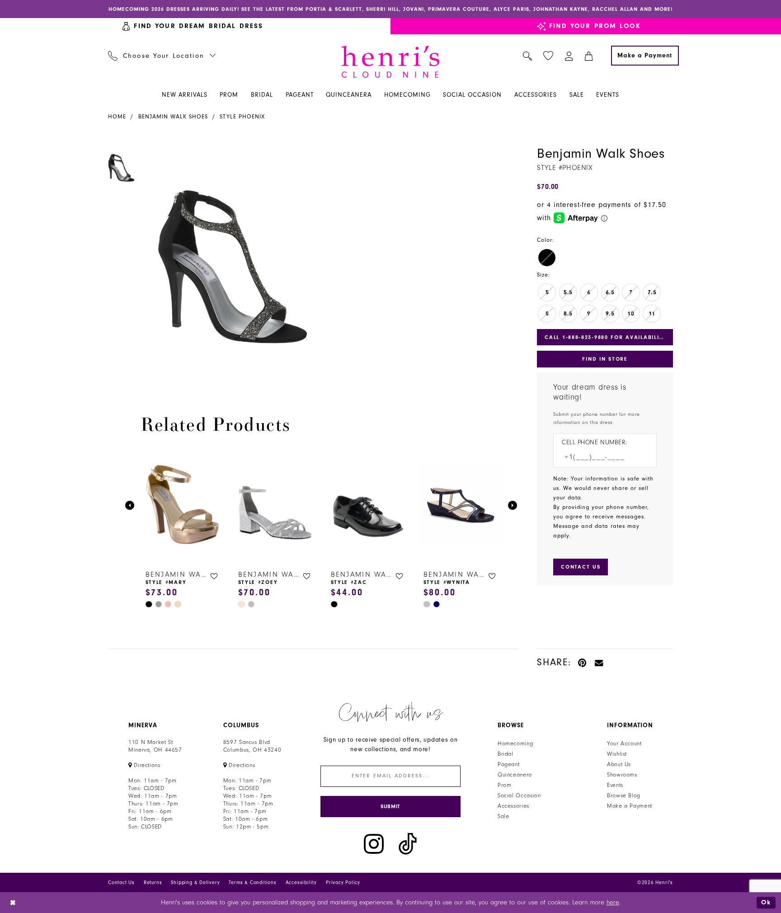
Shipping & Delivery (195, 882)
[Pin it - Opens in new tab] (583, 662)
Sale (503, 816)
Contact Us (121, 882)
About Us (619, 764)
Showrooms (622, 775)
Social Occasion (519, 795)
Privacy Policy (343, 882)
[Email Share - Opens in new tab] (599, 662)
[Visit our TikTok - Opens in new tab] (407, 844)
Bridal (505, 754)
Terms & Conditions (252, 882)
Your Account (624, 743)
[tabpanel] (232, 262)
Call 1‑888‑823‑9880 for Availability (606, 337)
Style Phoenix (242, 116)
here (613, 902)
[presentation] (183, 505)
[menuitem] (162, 56)
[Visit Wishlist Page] (548, 56)
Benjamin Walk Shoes (173, 116)
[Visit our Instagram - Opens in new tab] (374, 844)
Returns (153, 882)
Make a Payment (629, 806)
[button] (569, 56)
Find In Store (604, 359)
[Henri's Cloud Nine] (390, 62)
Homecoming (515, 743)
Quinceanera (515, 775)
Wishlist (617, 754)
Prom (505, 785)
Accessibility (301, 882)
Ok (766, 902)
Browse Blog (623, 795)
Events (615, 785)
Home (117, 116)
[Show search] (528, 56)
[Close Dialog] (13, 902)
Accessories (513, 806)
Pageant (508, 764)
